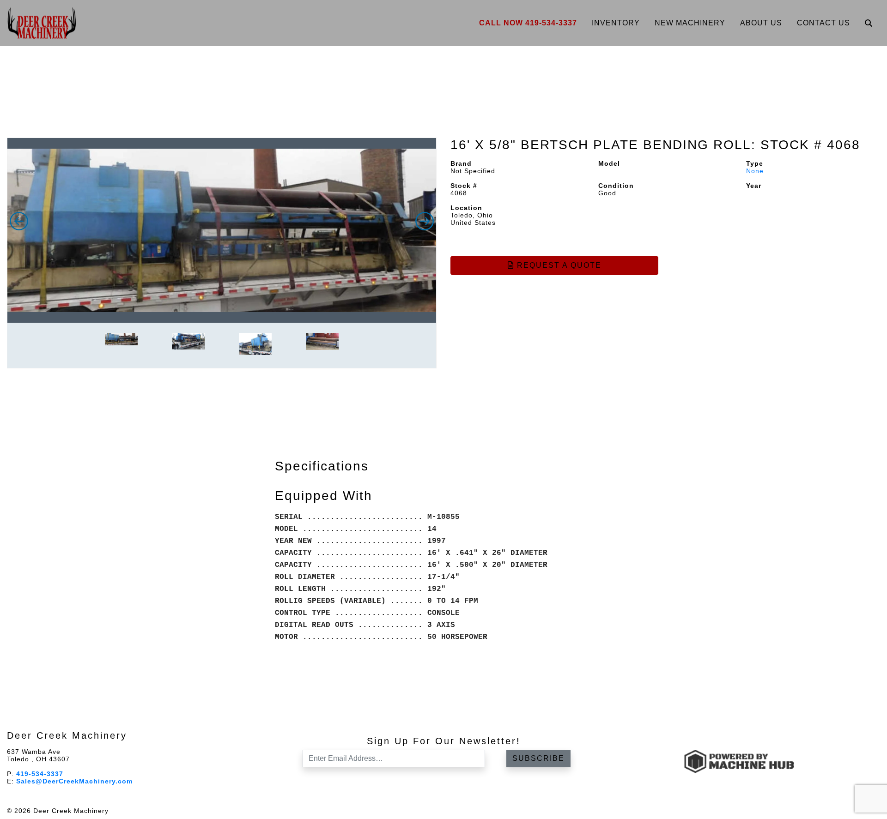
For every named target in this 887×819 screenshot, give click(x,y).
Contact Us (823, 23)
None (755, 171)
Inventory (616, 23)
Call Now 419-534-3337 (528, 23)
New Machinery (690, 23)
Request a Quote (557, 265)
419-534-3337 (39, 773)
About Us (761, 23)
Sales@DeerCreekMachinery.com (74, 781)
